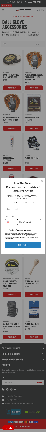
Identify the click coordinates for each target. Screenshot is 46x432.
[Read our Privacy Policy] (39, 233)
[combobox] (10, 222)
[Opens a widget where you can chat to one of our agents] (8, 428)
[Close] (42, 180)
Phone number (10, 217)
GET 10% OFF (23, 245)
